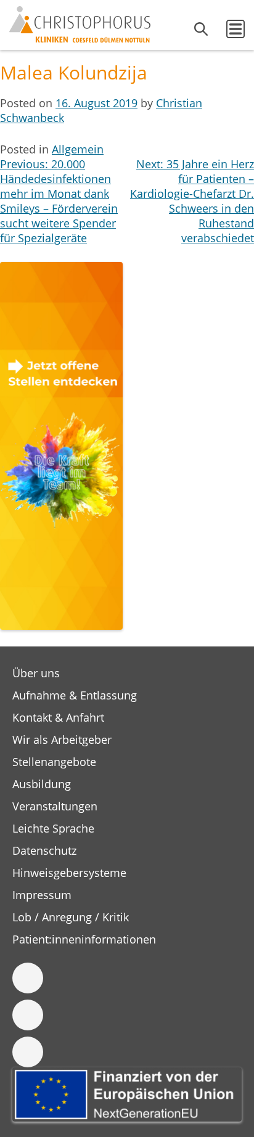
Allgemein (78, 149)
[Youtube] (27, 1052)
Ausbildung (41, 783)
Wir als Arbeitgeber (62, 739)
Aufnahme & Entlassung (74, 695)
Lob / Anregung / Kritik (70, 917)
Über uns (36, 673)
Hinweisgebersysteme (69, 872)
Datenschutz (44, 850)
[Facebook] (27, 978)
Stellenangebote (54, 761)
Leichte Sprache (53, 828)
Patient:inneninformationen (84, 939)
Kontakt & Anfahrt (58, 717)
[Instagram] (27, 1015)
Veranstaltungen (54, 806)
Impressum (42, 894)
